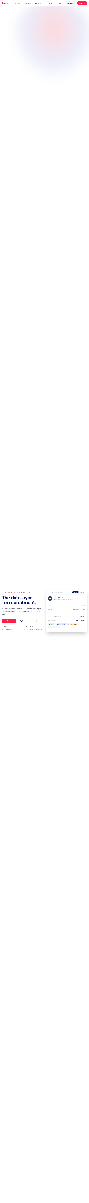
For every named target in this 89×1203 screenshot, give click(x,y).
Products (17, 3)
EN (51, 3)
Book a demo (70, 3)
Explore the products (27, 621)
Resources (27, 3)
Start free (82, 3)
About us (38, 3)
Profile (75, 592)
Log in (59, 3)
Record (82, 592)
